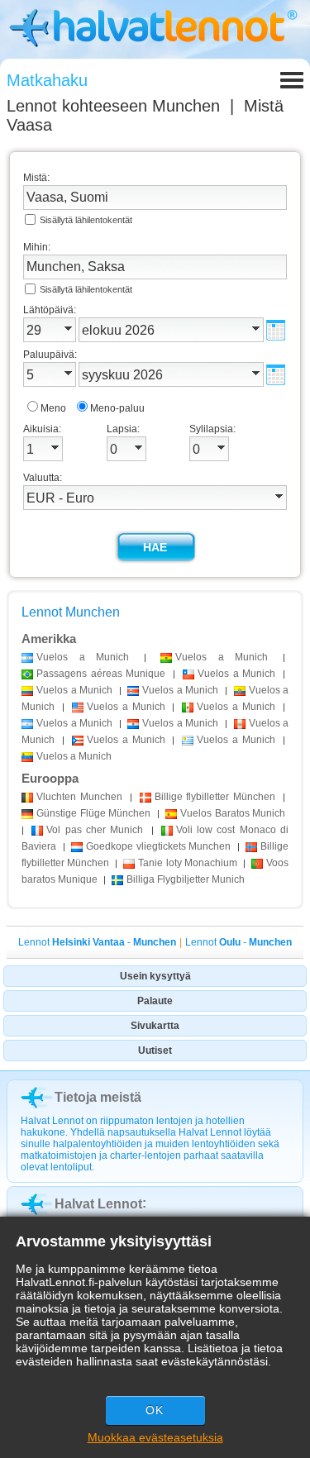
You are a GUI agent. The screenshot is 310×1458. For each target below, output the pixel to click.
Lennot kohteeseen (113, 106)
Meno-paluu (117, 408)
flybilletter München (215, 797)
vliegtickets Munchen (158, 846)
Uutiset (155, 1050)
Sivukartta (155, 1026)
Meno (53, 408)
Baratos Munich (232, 813)
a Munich (82, 657)
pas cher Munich (94, 830)
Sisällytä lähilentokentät (86, 220)
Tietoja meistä (98, 1097)
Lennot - (97, 942)
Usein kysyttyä (155, 976)
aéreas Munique (100, 673)
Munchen (79, 797)
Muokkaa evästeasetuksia (155, 1437)
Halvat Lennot (98, 1204)
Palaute (155, 1001)
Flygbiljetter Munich (185, 879)
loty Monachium (187, 863)
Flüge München (93, 813)
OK (154, 1410)
